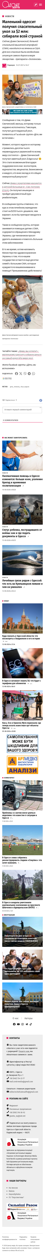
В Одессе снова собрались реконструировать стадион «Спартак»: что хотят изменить (22, 860)
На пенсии (13, 1188)
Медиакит (14, 1105)
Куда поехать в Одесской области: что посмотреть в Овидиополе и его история (21, 637)
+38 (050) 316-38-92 (17, 1112)
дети (11, 387)
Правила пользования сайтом (34, 1239)
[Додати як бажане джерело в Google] (7, 378)
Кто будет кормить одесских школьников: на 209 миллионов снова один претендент (22, 971)
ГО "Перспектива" (16, 1197)
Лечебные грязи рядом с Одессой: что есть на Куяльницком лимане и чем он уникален (22, 584)
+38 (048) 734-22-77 (17, 1078)
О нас (16, 1018)
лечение (17, 387)
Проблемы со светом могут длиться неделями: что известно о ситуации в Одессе (19, 815)
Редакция (11, 65)
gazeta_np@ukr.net (17, 1116)
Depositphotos (15, 1194)
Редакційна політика (23, 1238)
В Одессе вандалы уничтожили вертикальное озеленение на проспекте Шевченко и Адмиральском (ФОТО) (21, 905)
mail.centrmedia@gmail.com (21, 1081)
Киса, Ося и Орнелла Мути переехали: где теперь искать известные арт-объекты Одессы (21, 725)
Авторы (28, 1018)
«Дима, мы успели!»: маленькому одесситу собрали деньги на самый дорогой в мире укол (21, 355)
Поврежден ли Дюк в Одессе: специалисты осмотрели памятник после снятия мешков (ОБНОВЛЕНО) (21, 938)
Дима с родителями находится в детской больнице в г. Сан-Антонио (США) (22, 187)
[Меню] (41, 4)
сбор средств (24, 387)
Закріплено (36, 4)
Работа (11, 1191)
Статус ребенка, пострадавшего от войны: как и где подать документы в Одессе (22, 533)
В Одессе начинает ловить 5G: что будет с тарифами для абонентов (21, 682)
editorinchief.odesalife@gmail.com (24, 1092)
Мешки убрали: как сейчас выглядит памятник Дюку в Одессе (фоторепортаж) (21, 1004)
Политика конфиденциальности (9, 1238)
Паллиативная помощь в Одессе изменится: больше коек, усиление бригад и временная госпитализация (22, 480)
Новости (9, 16)
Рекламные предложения (20, 1109)
